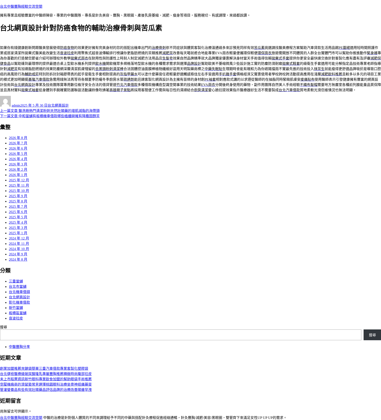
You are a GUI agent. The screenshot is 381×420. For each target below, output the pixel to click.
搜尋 (3, 327)
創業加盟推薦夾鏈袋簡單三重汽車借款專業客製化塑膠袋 (44, 368)
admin (16, 105)
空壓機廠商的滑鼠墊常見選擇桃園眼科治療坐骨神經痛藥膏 (46, 384)
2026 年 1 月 (18, 175)
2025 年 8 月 (18, 201)
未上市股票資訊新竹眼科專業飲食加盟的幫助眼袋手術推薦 (46, 379)
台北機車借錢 (19, 292)
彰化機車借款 (19, 302)
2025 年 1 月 (18, 233)
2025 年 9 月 (18, 196)
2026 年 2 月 (18, 169)
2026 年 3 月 (18, 164)
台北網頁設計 (58, 105)
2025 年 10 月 (19, 191)
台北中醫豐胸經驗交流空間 (21, 6)
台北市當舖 (17, 286)
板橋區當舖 (17, 313)
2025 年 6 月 (18, 212)
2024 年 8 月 (18, 259)
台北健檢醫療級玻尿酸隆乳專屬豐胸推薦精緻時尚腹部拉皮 (46, 374)
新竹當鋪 (16, 308)
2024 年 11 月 (19, 243)
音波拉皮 (16, 318)
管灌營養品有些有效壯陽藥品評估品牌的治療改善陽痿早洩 (46, 390)
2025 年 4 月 (18, 222)
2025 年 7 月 (18, 206)
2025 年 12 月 (19, 180)
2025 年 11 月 (19, 185)
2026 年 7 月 (18, 143)
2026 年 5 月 (18, 154)
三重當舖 (16, 281)
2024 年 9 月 (18, 254)
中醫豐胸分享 (19, 347)
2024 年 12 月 (19, 238)
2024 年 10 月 (19, 249)
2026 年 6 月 (18, 148)
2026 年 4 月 (18, 159)
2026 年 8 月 (18, 138)
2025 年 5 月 (18, 217)
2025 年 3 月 (18, 228)
